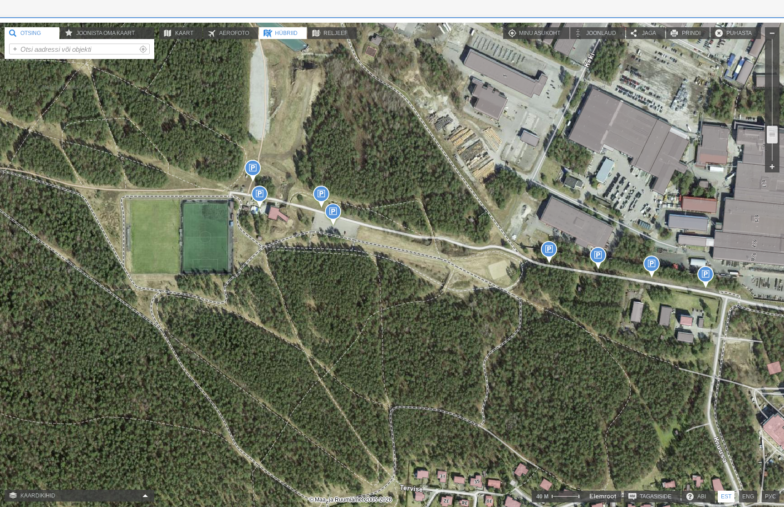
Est (726, 496)
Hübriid (286, 33)
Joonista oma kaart (105, 33)
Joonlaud (601, 33)
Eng (748, 496)
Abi (701, 496)
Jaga (649, 33)
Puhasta (739, 33)
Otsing (30, 33)
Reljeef (335, 33)
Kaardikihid (37, 495)
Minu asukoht (539, 33)
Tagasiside (655, 496)
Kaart (184, 33)
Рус (770, 496)
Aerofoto (234, 33)
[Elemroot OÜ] (603, 496)
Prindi (691, 33)
